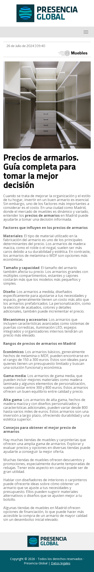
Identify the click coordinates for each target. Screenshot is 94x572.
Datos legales (60, 563)
